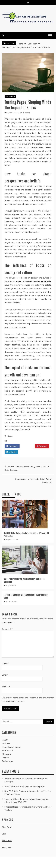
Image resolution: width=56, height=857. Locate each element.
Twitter (28, 446)
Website (6, 686)
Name (5, 663)
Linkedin (12, 452)
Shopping (6, 754)
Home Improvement (11, 747)
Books (10, 436)
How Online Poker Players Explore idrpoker (25, 786)
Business (6, 743)
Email (5, 674)
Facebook (13, 446)
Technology (7, 761)
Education (10, 96)
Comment (7, 629)
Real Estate (7, 750)
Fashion (5, 757)
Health (5, 739)
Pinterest (42, 446)
